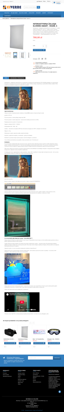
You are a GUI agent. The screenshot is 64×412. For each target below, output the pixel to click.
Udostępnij (39, 59)
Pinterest (45, 59)
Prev (30, 323)
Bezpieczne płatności (22, 379)
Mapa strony (20, 382)
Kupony (34, 380)
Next (33, 323)
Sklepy (19, 384)
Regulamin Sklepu (21, 374)
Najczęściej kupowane (7, 376)
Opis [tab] (6, 78)
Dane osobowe (36, 372)
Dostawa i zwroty (21, 373)
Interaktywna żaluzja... (23, 339)
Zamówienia (35, 374)
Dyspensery (50, 12)
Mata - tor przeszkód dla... (38, 339)
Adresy (34, 378)
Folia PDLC (6, 12)
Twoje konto (36, 370)
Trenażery (38, 12)
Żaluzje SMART (14, 12)
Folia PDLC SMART (23, 12)
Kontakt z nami (21, 380)
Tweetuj (42, 59)
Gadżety (44, 12)
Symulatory (31, 12)
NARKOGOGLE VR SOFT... (9, 339)
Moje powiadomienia (37, 382)
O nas (19, 377)
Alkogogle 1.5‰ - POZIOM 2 (53, 339)
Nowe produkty (6, 374)
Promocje (5, 373)
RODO (19, 376)
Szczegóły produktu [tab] (17, 78)
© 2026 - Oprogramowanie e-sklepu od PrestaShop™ (32, 410)
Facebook (59, 391)
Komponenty (7, 15)
